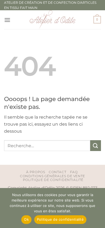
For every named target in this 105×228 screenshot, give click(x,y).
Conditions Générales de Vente (52, 176)
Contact (57, 172)
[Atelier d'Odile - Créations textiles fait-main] (52, 19)
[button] (7, 19)
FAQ (74, 172)
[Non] (97, 209)
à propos (35, 172)
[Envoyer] (95, 145)
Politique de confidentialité (53, 180)
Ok (26, 219)
